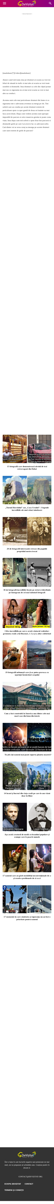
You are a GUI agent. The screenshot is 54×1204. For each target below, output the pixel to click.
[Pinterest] (31, 200)
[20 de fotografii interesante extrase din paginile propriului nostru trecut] (27, 531)
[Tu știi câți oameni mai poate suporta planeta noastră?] (27, 737)
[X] (23, 200)
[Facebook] (14, 200)
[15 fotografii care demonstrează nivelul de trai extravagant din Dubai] (27, 448)
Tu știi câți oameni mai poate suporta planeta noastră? (28, 755)
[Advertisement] (27, 42)
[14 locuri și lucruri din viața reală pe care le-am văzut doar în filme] (27, 775)
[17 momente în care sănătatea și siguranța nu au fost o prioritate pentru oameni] (27, 899)
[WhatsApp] (40, 200)
